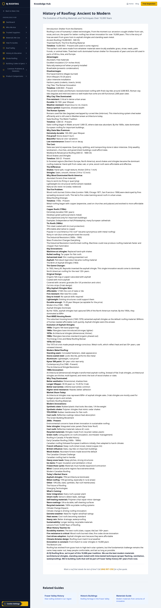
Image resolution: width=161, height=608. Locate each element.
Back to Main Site (12, 11)
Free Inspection (149, 4)
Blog (137, 4)
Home (131, 4)
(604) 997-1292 (107, 569)
